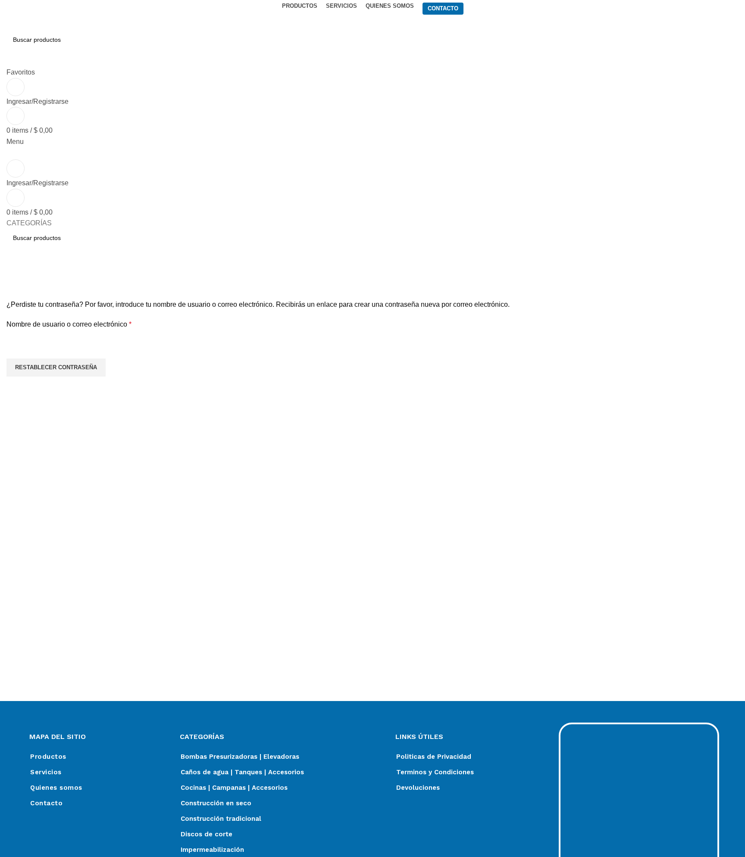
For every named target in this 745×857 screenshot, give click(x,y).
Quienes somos (56, 788)
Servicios (46, 772)
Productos (48, 756)
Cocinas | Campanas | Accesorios (234, 788)
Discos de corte (206, 834)
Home (13, 293)
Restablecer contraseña (56, 367)
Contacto (46, 803)
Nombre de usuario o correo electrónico (85, 323)
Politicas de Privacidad (433, 756)
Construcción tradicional (221, 819)
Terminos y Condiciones (435, 772)
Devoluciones (418, 788)
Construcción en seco (216, 803)
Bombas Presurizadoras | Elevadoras (240, 756)
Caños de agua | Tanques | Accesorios (242, 772)
